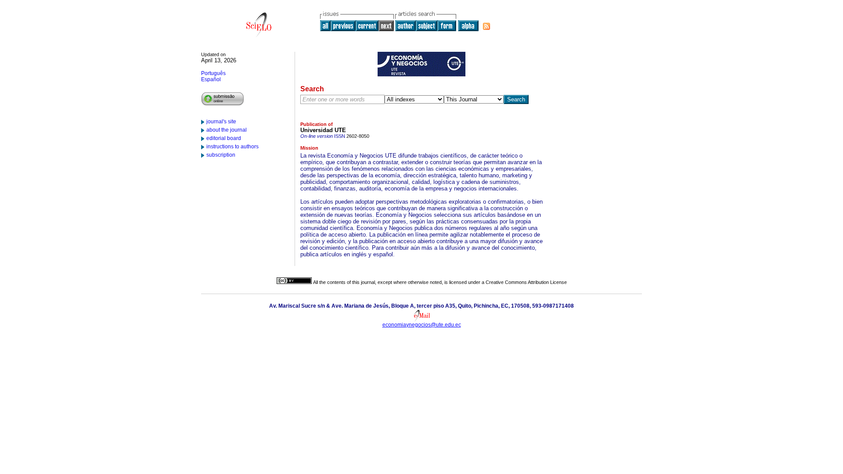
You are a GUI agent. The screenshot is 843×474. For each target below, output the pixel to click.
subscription (220, 155)
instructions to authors (232, 147)
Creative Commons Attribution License (526, 282)
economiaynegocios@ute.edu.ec (421, 325)
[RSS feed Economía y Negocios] (486, 26)
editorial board (223, 138)
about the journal (226, 130)
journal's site (221, 121)
